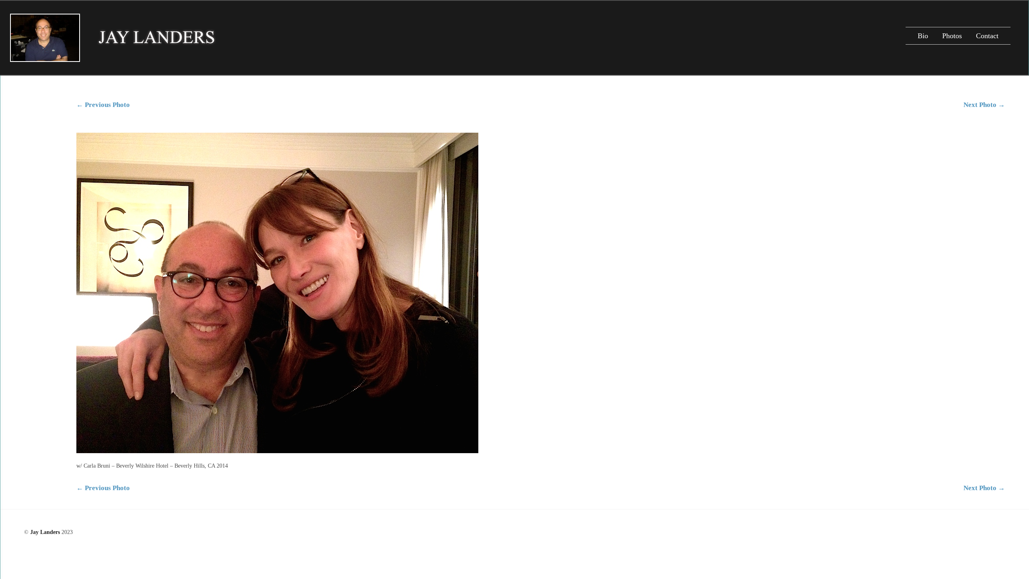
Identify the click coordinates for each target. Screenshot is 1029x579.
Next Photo (984, 105)
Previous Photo (103, 105)
